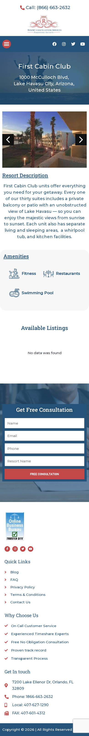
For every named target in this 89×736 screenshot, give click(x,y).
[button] (6, 44)
